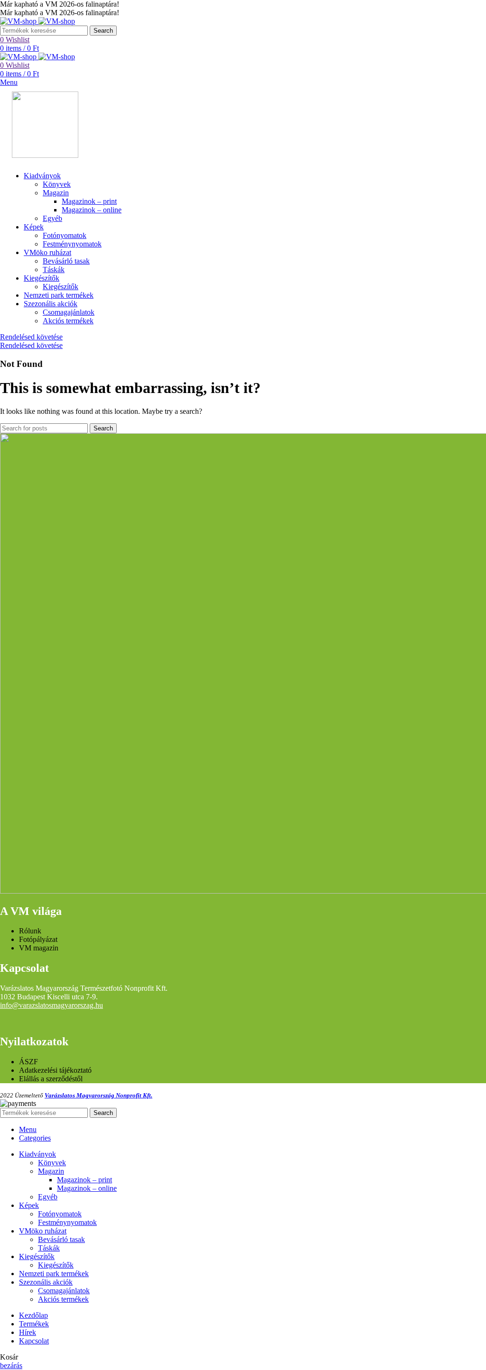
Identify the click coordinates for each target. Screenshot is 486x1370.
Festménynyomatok (72, 244)
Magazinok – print (89, 201)
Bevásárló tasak (66, 261)
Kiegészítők (60, 287)
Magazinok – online (92, 210)
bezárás (11, 1365)
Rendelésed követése (31, 337)
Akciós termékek (68, 321)
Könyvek (57, 184)
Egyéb (52, 218)
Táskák (54, 269)
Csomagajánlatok (68, 312)
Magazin (56, 193)
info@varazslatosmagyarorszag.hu (51, 1005)
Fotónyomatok (64, 235)
